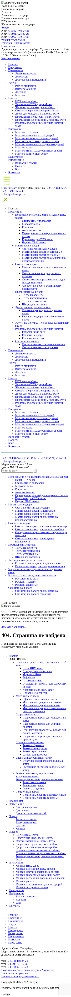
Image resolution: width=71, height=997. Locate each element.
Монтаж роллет (24, 147)
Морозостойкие (31, 223)
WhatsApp (7, 42)
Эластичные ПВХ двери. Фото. (33, 104)
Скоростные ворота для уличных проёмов (39, 529)
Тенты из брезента (33, 294)
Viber (16, 42)
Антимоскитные (32, 230)
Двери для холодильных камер (33, 307)
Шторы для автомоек (34, 304)
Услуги (12, 82)
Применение (15, 70)
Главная (13, 64)
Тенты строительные (34, 301)
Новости (20, 166)
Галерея (12, 98)
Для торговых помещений (30, 79)
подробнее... (19, 626)
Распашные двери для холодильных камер (40, 566)
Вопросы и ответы (26, 162)
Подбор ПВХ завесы (34, 242)
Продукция (15, 211)
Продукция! (15, 67)
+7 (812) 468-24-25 (18, 30)
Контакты (14, 172)
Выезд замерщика (25, 88)
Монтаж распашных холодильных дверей (39, 144)
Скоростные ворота (26, 264)
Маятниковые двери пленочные (41, 254)
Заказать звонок (10, 58)
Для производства (25, 73)
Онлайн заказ (9, 46)
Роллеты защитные (33, 338)
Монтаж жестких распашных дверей (36, 138)
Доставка (20, 91)
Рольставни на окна (33, 331)
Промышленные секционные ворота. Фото (40, 119)
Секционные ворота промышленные (43, 344)
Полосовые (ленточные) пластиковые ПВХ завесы (38, 476)
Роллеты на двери (32, 335)
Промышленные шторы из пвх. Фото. (37, 116)
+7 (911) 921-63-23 (18, 33)
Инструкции (15, 129)
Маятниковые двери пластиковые (42, 251)
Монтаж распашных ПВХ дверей (34, 135)
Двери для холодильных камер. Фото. (37, 113)
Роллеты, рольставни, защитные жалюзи (39, 328)
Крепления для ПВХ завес (37, 239)
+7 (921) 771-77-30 (18, 36)
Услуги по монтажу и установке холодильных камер (34, 775)
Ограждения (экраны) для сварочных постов (41, 495)
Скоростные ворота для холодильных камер (41, 526)
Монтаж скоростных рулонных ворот (37, 141)
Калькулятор (15, 156)
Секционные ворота (27, 341)
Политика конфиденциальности (20, 976)
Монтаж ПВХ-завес (26, 132)
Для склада (21, 76)
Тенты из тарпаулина (34, 298)
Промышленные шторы (29, 291)
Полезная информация (14, 973)
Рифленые (28, 227)
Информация (16, 159)
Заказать (6, 626)
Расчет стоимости (25, 85)
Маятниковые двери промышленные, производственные (44, 259)
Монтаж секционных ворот (31, 153)
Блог (18, 169)
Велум (5, 27)
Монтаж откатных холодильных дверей (38, 150)
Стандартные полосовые (36, 220)
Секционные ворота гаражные (40, 347)
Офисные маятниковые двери (39, 248)
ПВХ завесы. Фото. (26, 101)
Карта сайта (15, 942)
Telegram (25, 42)
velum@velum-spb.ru (13, 39)
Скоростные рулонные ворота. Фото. (37, 110)
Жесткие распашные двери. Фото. (35, 107)
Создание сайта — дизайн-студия (27, 970)
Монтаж (20, 95)
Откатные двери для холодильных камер (39, 563)
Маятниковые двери (27, 245)
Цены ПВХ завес (25, 479)
